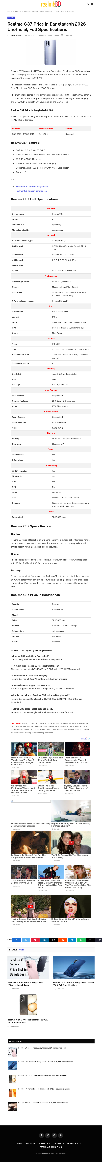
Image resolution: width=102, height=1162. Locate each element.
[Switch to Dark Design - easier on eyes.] (88, 4)
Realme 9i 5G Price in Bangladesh (32, 186)
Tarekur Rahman (16, 35)
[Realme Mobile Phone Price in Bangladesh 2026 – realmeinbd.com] (51, 4)
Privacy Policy (74, 1143)
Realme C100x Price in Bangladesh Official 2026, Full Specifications (73, 983)
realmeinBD (46, 1153)
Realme (11, 18)
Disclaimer (58, 1143)
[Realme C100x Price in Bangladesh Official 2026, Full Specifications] (74, 967)
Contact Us (44, 1143)
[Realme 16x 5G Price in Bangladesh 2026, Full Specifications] (28, 1005)
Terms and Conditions (51, 1147)
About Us (30, 1143)
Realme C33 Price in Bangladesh (31, 191)
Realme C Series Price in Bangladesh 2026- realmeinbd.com (25, 983)
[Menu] (10, 4)
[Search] (92, 4)
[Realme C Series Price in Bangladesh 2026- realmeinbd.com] (28, 967)
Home (20, 1143)
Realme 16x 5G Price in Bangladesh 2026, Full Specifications (27, 1021)
